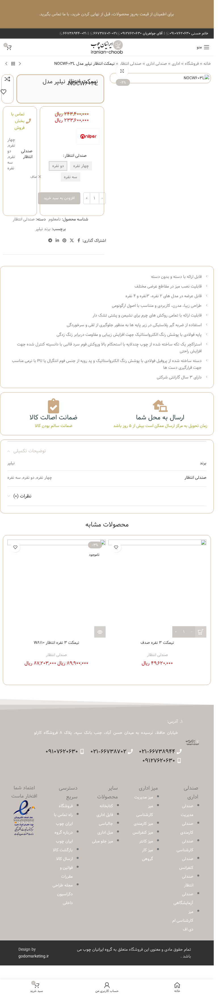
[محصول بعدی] (6, 63)
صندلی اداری (156, 63)
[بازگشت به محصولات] (13, 63)
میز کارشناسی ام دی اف (182, 920)
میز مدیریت (143, 797)
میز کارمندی (143, 823)
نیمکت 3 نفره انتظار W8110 (56, 642)
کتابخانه (106, 806)
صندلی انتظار (76, 156)
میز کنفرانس (143, 832)
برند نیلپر (43, 229)
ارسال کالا (64, 858)
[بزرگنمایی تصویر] (122, 71)
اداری (176, 63)
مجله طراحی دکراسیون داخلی (63, 894)
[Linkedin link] (57, 241)
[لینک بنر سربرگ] (107, 14)
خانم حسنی (188, 33)
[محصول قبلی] (19, 63)
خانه (207, 63)
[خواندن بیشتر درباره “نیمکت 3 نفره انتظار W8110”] (100, 632)
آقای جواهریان (142, 33)
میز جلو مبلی (102, 841)
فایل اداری (105, 814)
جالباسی (106, 823)
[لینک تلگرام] (50, 241)
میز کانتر (146, 841)
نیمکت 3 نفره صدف (157, 642)
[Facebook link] (79, 241)
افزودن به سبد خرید (59, 198)
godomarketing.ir (33, 956)
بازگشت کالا (63, 850)
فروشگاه (192, 63)
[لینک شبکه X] (72, 241)
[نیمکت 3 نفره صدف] (157, 589)
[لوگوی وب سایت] (106, 47)
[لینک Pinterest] (64, 241)
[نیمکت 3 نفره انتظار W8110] (56, 589)
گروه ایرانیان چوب (97, 949)
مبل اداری (105, 832)
